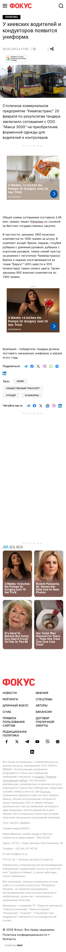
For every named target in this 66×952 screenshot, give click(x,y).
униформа (32, 395)
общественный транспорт (24, 388)
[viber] (47, 741)
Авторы (42, 705)
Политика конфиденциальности (25, 934)
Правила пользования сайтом (14, 721)
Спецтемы (44, 699)
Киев (21, 381)
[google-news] (58, 741)
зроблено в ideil (14, 945)
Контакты (9, 939)
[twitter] (17, 741)
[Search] (61, 6)
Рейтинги (10, 699)
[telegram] (27, 741)
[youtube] (37, 741)
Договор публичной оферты (45, 721)
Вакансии (44, 712)
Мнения (42, 693)
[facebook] (6, 741)
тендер (12, 395)
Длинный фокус (16, 705)
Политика (11, 17)
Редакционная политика (15, 733)
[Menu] (5, 6)
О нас (7, 712)
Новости (10, 693)
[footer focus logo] (19, 682)
